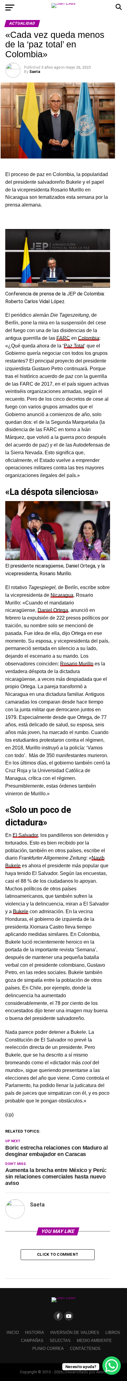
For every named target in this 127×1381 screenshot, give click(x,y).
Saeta (34, 72)
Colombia (88, 338)
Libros (112, 1332)
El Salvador (25, 835)
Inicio (12, 1332)
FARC (63, 338)
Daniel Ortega (53, 610)
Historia (34, 1332)
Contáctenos (85, 1348)
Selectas (60, 1340)
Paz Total (74, 345)
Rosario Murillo (76, 663)
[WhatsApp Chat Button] (111, 1365)
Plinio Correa (48, 1348)
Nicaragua (62, 595)
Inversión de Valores (74, 1332)
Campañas (32, 1340)
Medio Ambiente (94, 1340)
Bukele (20, 911)
